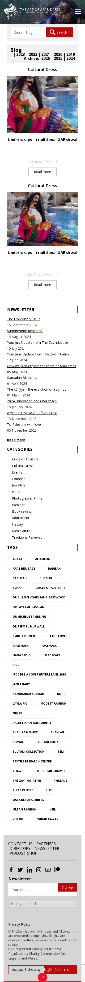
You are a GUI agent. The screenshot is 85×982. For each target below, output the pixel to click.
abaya (17, 559)
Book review (21, 511)
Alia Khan (43, 559)
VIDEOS (16, 853)
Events (17, 472)
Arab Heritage (24, 569)
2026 (45, 58)
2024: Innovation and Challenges (32, 401)
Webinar (18, 505)
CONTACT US (20, 843)
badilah (54, 569)
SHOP (32, 853)
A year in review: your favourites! (32, 413)
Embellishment (25, 636)
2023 (20, 54)
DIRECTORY (20, 848)
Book (16, 491)
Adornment (20, 517)
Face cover (59, 636)
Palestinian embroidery (32, 723)
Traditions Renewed (27, 537)
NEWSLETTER (46, 848)
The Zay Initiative (27, 781)
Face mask (21, 646)
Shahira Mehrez (25, 732)
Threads (60, 781)
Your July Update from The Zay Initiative (37, 342)
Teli (61, 752)
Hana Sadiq (22, 655)
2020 (58, 54)
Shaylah (57, 732)
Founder (18, 479)
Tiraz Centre (23, 790)
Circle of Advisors (25, 459)
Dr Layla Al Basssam (29, 607)
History (17, 524)
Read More (16, 439)
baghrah (20, 578)
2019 (70, 54)
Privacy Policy (19, 924)
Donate (61, 969)
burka (17, 588)
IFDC (16, 665)
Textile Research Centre (32, 761)
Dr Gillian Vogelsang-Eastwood (39, 597)
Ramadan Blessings (22, 377)
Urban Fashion (25, 809)
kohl (61, 694)
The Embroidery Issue (23, 319)
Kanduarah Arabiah (28, 694)
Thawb (18, 771)
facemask (49, 646)
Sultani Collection (29, 752)
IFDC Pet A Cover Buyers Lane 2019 (39, 674)
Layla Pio (20, 704)
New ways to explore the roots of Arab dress (41, 366)
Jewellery (19, 485)
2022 (33, 54)
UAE (49, 790)
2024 (70, 58)
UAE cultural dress (28, 800)
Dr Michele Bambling (29, 617)
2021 (45, 54)
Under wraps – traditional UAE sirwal (42, 139)
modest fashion (54, 704)
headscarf (52, 655)
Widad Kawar (47, 819)
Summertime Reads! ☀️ (25, 331)
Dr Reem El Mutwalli (29, 626)
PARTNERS (46, 843)
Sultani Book (47, 742)
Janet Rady (21, 684)
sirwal (18, 742)
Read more (42, 171)
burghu (46, 578)
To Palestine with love (24, 424)
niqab (17, 713)
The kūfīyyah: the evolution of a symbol (37, 389)
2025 (58, 58)
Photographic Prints (27, 498)
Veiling (18, 819)
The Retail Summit (50, 771)
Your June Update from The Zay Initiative (38, 354)
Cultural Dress (42, 69)
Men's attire (21, 531)
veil (53, 809)
